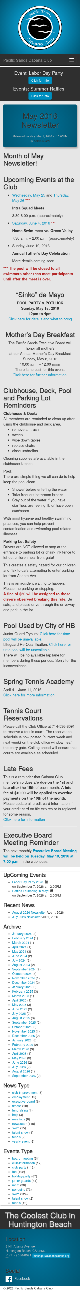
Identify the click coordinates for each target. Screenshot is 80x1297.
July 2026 (19, 1066)
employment (21, 1097)
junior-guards (21, 1180)
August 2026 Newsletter (29, 912)
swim (15, 1128)
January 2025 (22, 987)
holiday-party (21, 1176)
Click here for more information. (29, 695)
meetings (18, 1119)
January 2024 (22, 933)
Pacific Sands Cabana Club (27, 60)
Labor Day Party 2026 (27, 882)
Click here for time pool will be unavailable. (36, 636)
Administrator (42, 141)
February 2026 (22, 1044)
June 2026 (19, 1062)
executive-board (23, 1101)
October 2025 (22, 1027)
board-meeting (22, 1158)
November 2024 (23, 978)
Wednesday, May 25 (28, 195)
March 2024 (20, 942)
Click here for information (24, 819)
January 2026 (22, 1040)
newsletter (19, 1123)
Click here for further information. (40, 374)
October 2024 (22, 973)
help (15, 1114)
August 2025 (21, 1018)
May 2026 (19, 1058)
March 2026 (20, 1049)
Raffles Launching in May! (30, 891)
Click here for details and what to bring (40, 318)
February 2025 (22, 991)
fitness (16, 1106)
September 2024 (24, 969)
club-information (23, 1163)
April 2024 (19, 947)
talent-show (20, 1132)
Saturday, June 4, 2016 (31, 223)
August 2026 (21, 1071)
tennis (16, 1137)
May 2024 (19, 951)
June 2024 (19, 956)
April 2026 (19, 1053)
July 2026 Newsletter (27, 917)
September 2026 (24, 1075)
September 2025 (24, 1022)
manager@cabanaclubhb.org (51, 1256)
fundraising (20, 1110)
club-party (19, 1167)
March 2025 (20, 995)
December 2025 (23, 1035)
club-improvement (25, 1092)
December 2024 (23, 982)
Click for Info (40, 80)
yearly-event (21, 1141)
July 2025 (19, 1013)
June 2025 (19, 1009)
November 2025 (23, 1031)
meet (15, 1185)
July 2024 (19, 960)
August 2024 (21, 964)
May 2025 (19, 1004)
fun (14, 1171)
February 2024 (22, 938)
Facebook (10, 1278)
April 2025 (19, 1000)
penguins (18, 1189)
